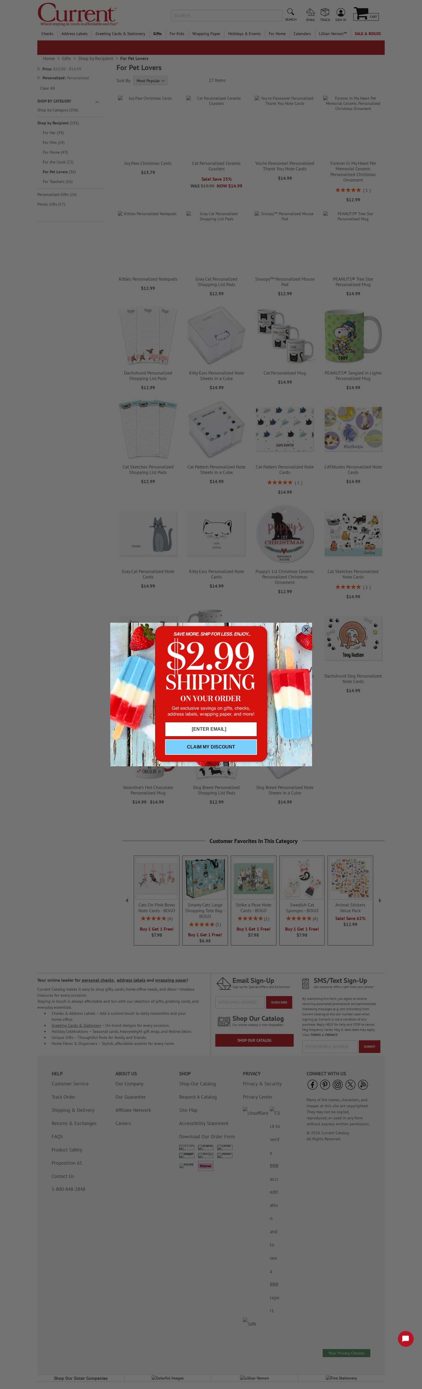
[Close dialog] (306, 629)
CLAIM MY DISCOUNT (211, 746)
